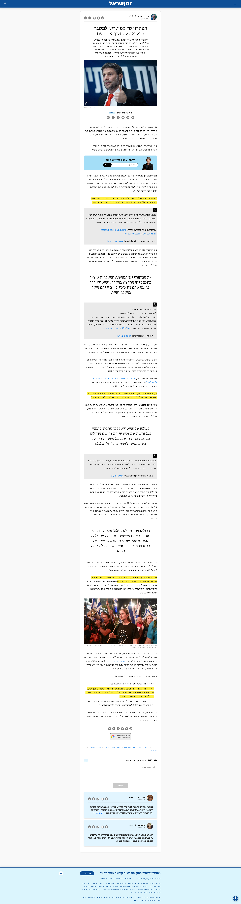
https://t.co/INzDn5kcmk (114, 230)
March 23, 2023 (115, 241)
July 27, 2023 (116, 476)
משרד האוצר (116, 748)
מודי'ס (106, 748)
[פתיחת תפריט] (5, 4)
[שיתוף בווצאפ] (86, 17)
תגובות (131, 797)
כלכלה (131, 16)
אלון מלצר (141, 825)
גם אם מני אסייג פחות (115, 661)
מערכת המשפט (129, 748)
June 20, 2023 (124, 336)
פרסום (120, 785)
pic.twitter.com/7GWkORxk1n (140, 234)
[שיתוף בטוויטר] (94, 17)
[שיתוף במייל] (98, 17)
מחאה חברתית (143, 748)
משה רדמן (153, 750)
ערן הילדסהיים (143, 16)
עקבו (111, 113)
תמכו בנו (87, 873)
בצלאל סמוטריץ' (95, 748)
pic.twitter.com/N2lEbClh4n (117, 328)
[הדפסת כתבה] (108, 118)
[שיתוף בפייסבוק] (90, 17)
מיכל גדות (141, 797)
